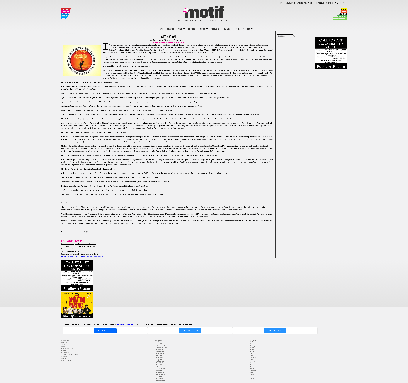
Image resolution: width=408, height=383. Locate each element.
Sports (252, 372)
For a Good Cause (71, 256)
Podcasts (215, 29)
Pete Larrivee (160, 367)
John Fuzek (159, 357)
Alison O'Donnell (160, 344)
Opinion (65, 14)
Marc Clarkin (161, 42)
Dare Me (252, 351)
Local (80, 256)
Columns (191, 29)
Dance (252, 349)
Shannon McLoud (161, 372)
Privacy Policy (66, 360)
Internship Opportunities (69, 354)
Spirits (342, 14)
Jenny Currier (159, 353)
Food (343, 9)
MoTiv (252, 378)
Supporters (65, 358)
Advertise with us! (67, 348)
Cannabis (341, 16)
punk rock (101, 256)
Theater (65, 11)
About (63, 346)
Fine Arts (66, 9)
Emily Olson (159, 349)
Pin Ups (252, 369)
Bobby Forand (160, 346)
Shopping (253, 370)
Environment (339, 19)
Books (252, 342)
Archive (328, 3)
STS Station (159, 376)
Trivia (251, 376)
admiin (157, 342)
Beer (343, 12)
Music (64, 16)
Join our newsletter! (287, 3)
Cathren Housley (161, 348)
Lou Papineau (159, 361)
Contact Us (65, 352)
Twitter (335, 3)
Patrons (300, 3)
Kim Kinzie (158, 359)
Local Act (85, 256)
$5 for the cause (105, 331)
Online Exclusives (167, 29)
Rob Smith (158, 370)
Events (227, 29)
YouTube (343, 3)
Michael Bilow (160, 380)
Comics (238, 29)
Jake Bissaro (159, 351)
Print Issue (319, 3)
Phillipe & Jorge (160, 369)
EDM (63, 256)
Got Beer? (253, 361)
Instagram (338, 3)
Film (251, 355)
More (249, 29)
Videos (202, 29)
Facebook (333, 3)
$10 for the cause (190, 331)
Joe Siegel (159, 355)
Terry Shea (159, 378)
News (64, 18)
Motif (204, 13)
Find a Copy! (309, 3)
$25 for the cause (275, 331)
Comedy (252, 346)
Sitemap (64, 356)
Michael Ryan (159, 365)
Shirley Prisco (160, 374)
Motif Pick (93, 256)
